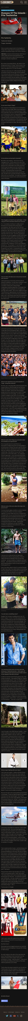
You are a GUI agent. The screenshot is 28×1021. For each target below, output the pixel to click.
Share (5, 1000)
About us (5, 1012)
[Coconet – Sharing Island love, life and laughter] (7, 2)
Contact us (17, 1012)
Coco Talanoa (5, 7)
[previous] (3, 139)
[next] (24, 139)
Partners (22, 1012)
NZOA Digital (11, 1012)
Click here (3, 54)
